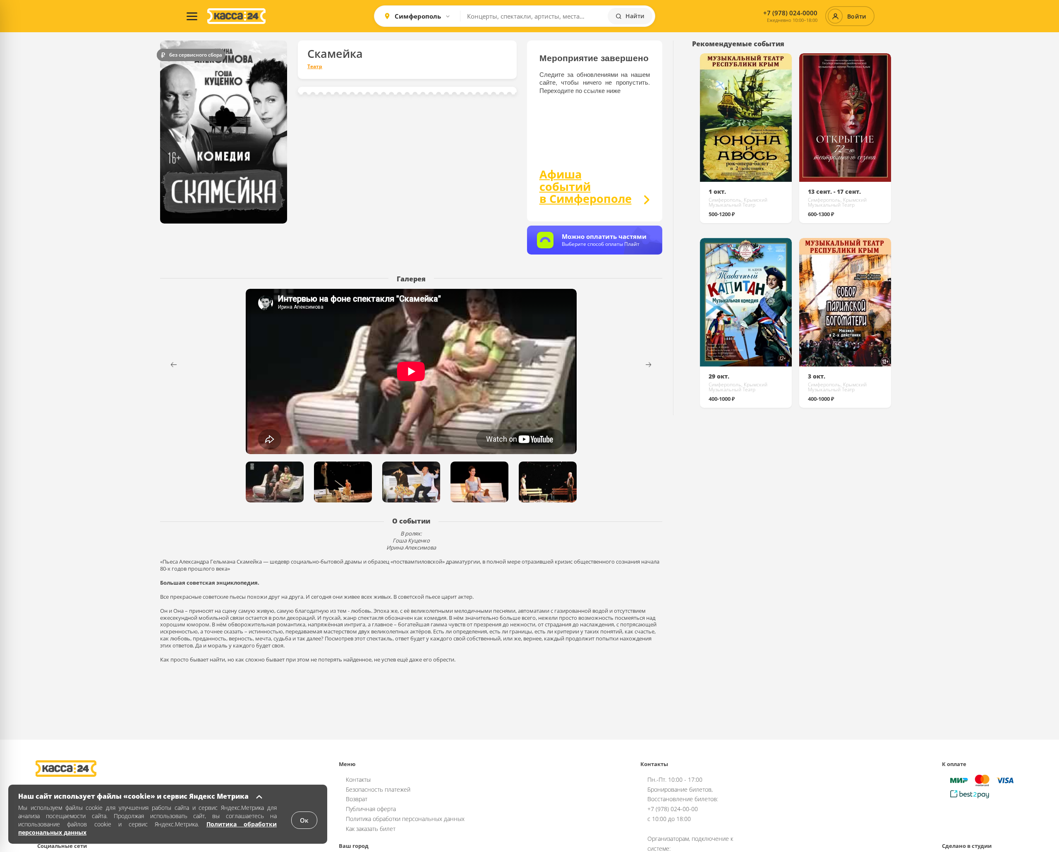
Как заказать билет (370, 829)
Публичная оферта (371, 809)
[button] (653, 364)
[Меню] (192, 16)
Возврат (356, 799)
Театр (314, 66)
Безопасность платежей (378, 789)
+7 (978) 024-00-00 (672, 809)
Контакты (358, 779)
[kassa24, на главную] (236, 16)
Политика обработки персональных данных (405, 819)
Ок (304, 820)
